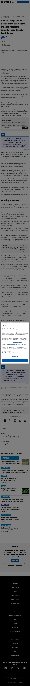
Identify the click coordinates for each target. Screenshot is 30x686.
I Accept (15, 360)
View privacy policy (17, 342)
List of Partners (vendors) (8, 352)
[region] (15, 343)
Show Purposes (15, 356)
